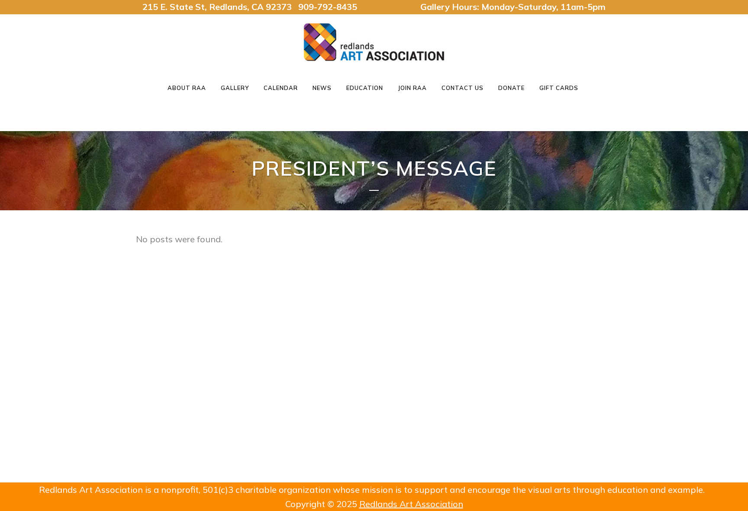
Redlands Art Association (411, 503)
